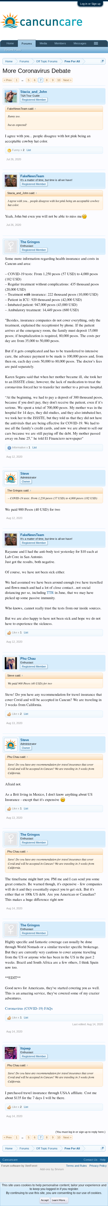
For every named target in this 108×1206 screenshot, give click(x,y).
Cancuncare (10, 1159)
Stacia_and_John (33, 92)
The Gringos (30, 242)
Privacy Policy (98, 1165)
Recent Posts (13, 49)
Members (60, 43)
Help (102, 1159)
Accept (45, 1200)
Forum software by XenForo (19, 1165)
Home (10, 43)
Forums (27, 43)
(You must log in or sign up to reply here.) (80, 1131)
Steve (24, 473)
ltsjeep (25, 1048)
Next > (67, 80)
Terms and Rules (76, 1165)
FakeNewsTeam (32, 176)
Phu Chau (28, 658)
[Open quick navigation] (102, 61)
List (29, 149)
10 (58, 80)
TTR (50, 592)
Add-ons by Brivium (52, 1169)
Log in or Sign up (90, 3)
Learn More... (59, 1200)
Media (43, 43)
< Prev (8, 80)
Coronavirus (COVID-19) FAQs (29, 1008)
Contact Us (90, 1159)
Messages (80, 43)
